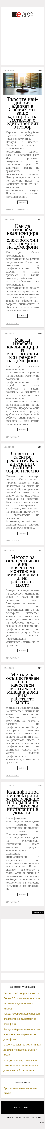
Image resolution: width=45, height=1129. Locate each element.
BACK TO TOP (21, 1107)
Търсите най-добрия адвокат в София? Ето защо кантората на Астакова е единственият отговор (23, 113)
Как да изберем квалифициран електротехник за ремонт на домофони (22, 236)
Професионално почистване (20, 1088)
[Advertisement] (22, 41)
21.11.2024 (8, 785)
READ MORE (22, 202)
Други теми (12, 323)
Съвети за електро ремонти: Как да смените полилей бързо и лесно (22, 462)
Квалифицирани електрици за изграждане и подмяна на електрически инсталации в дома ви (22, 802)
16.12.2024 (8, 447)
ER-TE (7, 1093)
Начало (40, 1122)
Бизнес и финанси (17, 209)
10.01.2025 (8, 219)
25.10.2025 (8, 70)
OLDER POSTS (38, 912)
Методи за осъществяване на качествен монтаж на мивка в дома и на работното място (22, 571)
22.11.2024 (8, 551)
